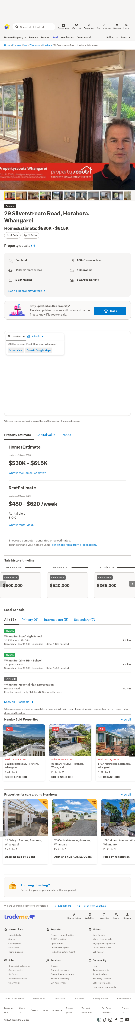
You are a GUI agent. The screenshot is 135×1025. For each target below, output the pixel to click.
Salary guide (14, 982)
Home (7, 45)
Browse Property (14, 37)
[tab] (16, 336)
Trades (54, 965)
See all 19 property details (25, 291)
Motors (97, 929)
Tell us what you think (94, 905)
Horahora (47, 45)
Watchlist (89, 917)
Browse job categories (19, 965)
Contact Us (126, 1010)
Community (99, 960)
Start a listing (74, 917)
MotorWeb (59, 999)
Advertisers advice (17, 978)
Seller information (102, 982)
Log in (126, 28)
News (45, 1010)
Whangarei (35, 45)
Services (56, 960)
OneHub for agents (60, 947)
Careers (34, 1010)
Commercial (84, 37)
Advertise (57, 1010)
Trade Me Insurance (14, 999)
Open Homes (57, 943)
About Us (22, 1010)
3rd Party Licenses (102, 978)
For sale (33, 37)
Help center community (104, 986)
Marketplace (15, 929)
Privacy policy (69, 1010)
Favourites (104, 917)
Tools (124, 37)
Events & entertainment (63, 974)
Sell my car (98, 951)
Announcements (101, 970)
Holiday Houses (100, 999)
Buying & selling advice (104, 943)
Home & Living (15, 951)
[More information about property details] (33, 246)
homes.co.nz (39, 999)
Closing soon (14, 943)
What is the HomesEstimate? (27, 473)
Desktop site (8, 1010)
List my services (58, 982)
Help (95, 965)
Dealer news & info (102, 947)
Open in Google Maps (39, 350)
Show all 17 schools (17, 701)
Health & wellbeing (60, 978)
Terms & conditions (87, 1010)
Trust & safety (100, 974)
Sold (55, 37)
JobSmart (13, 974)
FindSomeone (124, 999)
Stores (11, 939)
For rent (45, 37)
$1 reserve (13, 947)
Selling (110, 37)
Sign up (117, 28)
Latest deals (14, 934)
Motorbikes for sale (102, 939)
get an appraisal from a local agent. (74, 544)
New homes (67, 37)
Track (113, 311)
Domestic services (60, 970)
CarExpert (79, 999)
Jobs (11, 960)
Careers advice (15, 970)
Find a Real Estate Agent (63, 951)
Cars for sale (99, 934)
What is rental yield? (21, 525)
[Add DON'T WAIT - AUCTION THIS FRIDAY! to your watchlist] (92, 804)
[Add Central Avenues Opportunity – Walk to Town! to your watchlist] (43, 804)
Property (17, 45)
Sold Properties (58, 939)
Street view (15, 350)
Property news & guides (62, 934)
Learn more (65, 905)
